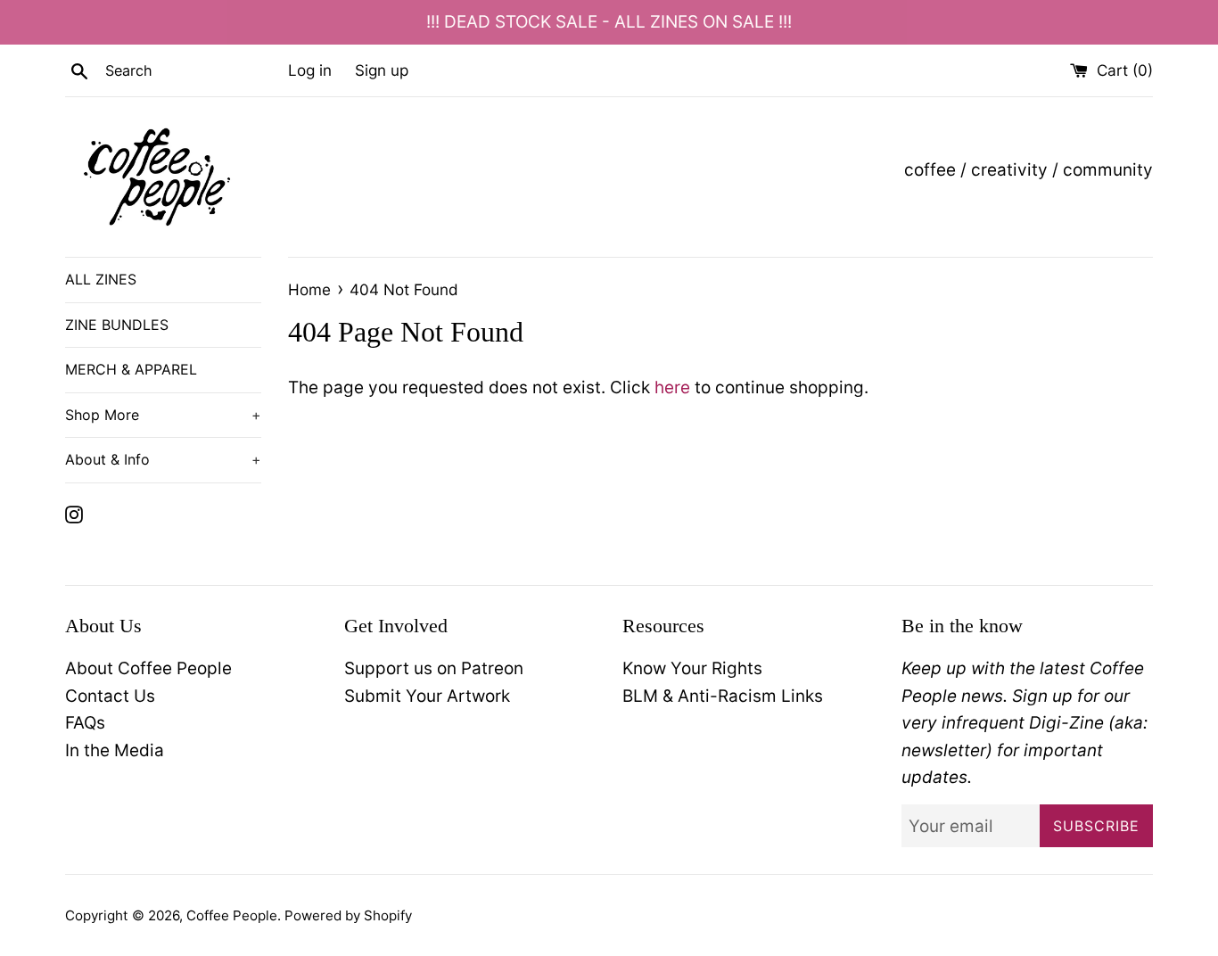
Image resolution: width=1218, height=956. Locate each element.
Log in (310, 70)
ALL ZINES (100, 279)
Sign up (381, 70)
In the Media (114, 750)
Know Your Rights (692, 668)
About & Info (163, 459)
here (672, 387)
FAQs (85, 723)
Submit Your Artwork (427, 696)
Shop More (163, 415)
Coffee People (231, 915)
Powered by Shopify (348, 915)
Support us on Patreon (433, 668)
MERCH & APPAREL (131, 369)
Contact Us (110, 696)
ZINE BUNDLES (117, 325)
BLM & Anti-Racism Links (722, 696)
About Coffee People (148, 668)
